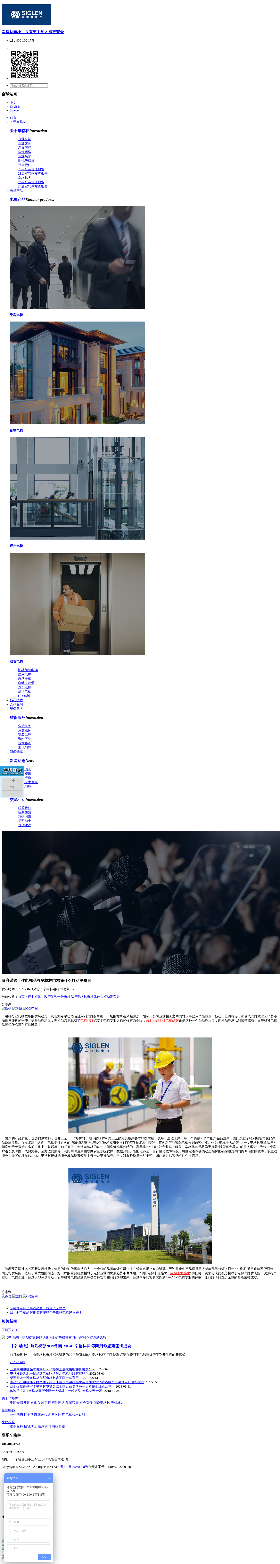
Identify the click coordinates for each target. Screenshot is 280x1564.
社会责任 (24, 165)
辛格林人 (24, 178)
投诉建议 (24, 825)
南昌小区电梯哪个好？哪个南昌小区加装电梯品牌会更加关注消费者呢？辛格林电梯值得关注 (77, 1382)
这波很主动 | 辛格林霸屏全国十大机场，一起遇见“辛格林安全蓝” (57, 1390)
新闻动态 (16, 752)
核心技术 (16, 700)
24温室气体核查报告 (33, 186)
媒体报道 (24, 778)
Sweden (15, 110)
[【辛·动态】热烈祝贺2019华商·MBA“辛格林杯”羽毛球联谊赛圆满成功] (54, 1337)
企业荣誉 (24, 156)
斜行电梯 (24, 691)
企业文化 (24, 143)
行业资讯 (24, 773)
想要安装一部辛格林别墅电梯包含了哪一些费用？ (46, 1378)
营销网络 (24, 152)
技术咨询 (24, 743)
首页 (13, 117)
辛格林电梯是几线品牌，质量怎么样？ (38, 1308)
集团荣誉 (72, 1402)
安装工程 (24, 734)
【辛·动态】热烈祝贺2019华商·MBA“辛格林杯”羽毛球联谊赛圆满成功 (70, 1346)
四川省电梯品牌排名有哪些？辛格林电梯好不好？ (46, 1312)
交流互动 (17, 799)
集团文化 (30, 1402)
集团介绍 (16, 1402)
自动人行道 (26, 683)
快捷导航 (8, 1422)
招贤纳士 (24, 821)
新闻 (9, 1321)
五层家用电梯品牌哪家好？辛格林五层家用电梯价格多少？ (52, 1369)
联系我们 (24, 808)
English (15, 106)
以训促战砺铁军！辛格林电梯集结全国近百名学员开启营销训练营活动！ (62, 1386)
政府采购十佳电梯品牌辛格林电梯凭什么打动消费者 (82, 996)
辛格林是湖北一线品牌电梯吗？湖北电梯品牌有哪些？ (49, 1373)
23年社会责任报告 (31, 169)
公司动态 (24, 769)
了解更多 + (9, 1330)
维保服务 (16, 708)
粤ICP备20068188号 (74, 1467)
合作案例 (16, 704)
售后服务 (24, 726)
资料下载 (24, 739)
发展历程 (24, 147)
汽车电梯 (24, 687)
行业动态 (30, 1414)
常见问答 (24, 747)
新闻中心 (8, 1410)
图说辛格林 (26, 160)
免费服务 (24, 730)
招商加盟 (24, 812)
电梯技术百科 (28, 782)
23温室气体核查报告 (33, 173)
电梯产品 (16, 190)
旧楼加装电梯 (28, 670)
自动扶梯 (24, 678)
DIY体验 (24, 696)
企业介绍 (24, 139)
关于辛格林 (18, 122)
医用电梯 (24, 674)
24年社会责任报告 (31, 182)
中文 (13, 102)
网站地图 (58, 1426)
